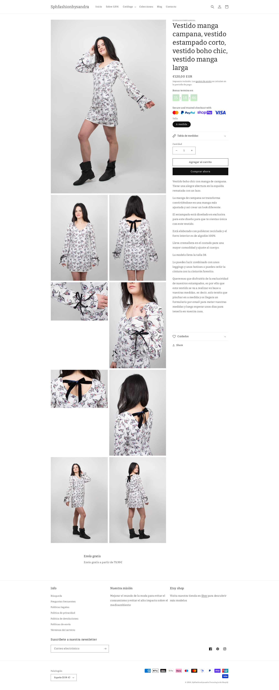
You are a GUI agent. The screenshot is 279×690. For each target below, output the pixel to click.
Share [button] (179, 345)
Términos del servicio (63, 630)
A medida (181, 124)
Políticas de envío (61, 624)
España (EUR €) (62, 677)
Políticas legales (60, 607)
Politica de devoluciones (64, 618)
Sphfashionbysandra (200, 682)
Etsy (204, 595)
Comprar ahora (200, 171)
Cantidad (177, 144)
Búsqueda (56, 596)
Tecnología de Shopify (219, 682)
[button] (129, 6)
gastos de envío (204, 81)
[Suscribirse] (105, 648)
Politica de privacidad (63, 613)
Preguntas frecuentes (63, 601)
